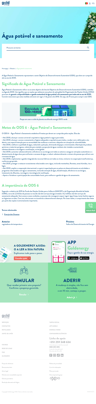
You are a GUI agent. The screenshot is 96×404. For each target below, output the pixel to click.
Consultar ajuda (21, 258)
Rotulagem (6, 330)
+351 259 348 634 (60, 342)
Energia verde (54, 330)
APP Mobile (53, 326)
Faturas (5, 345)
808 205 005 (54, 347)
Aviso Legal (5, 371)
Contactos (6, 326)
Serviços (5, 322)
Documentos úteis (7, 367)
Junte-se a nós (7, 334)
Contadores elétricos (58, 334)
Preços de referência (7, 363)
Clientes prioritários (7, 379)
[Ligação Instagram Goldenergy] (54, 355)
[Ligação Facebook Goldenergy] (50, 355)
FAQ (3, 352)
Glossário (12, 68)
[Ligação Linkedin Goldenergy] (62, 355)
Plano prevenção (53, 371)
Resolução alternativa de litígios (10, 382)
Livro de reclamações (55, 367)
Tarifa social (54, 322)
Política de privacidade (55, 363)
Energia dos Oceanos (11, 214)
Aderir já (71, 297)
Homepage (5, 68)
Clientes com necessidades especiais (12, 375)
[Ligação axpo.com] (71, 379)
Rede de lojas (7, 348)
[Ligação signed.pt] (90, 392)
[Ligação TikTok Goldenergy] (58, 355)
